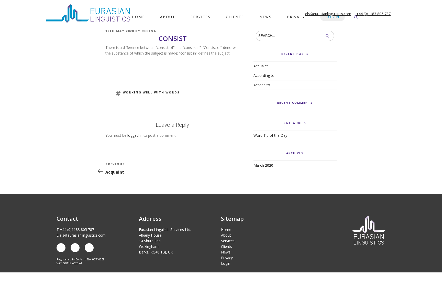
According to (263, 75)
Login (332, 16)
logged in (134, 135)
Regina (149, 31)
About (167, 16)
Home (138, 16)
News (265, 16)
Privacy (296, 16)
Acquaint (260, 65)
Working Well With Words (151, 92)
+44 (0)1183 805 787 (373, 13)
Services (201, 16)
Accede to (261, 84)
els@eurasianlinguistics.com (328, 13)
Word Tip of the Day (270, 135)
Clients (235, 16)
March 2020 (263, 165)
